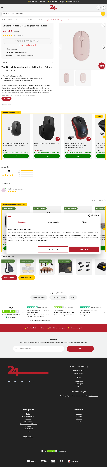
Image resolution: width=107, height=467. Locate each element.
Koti (12, 20)
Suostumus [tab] (22, 222)
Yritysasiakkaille (28, 437)
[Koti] (53, 7)
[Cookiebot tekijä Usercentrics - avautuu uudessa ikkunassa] (90, 216)
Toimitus (28, 419)
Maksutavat (28, 426)
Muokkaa (52, 249)
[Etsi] (103, 14)
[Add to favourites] (103, 25)
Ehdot (28, 414)
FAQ (78, 386)
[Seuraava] (104, 137)
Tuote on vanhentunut (27, 41)
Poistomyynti (26, 278)
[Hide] (53, 63)
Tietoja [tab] (84, 222)
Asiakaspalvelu (93, 396)
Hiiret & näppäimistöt (34, 20)
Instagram (79, 419)
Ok (80, 349)
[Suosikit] (98, 7)
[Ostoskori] (104, 7)
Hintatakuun (9, 278)
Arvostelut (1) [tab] (5, 184)
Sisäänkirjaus (79, 384)
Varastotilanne (28, 429)
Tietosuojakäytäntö (28, 416)
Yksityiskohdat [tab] (53, 222)
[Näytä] (53, 105)
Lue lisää (6, 99)
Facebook (79, 416)
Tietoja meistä (79, 381)
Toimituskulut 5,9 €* (73, 2)
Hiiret (42, 20)
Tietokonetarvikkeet (20, 20)
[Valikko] (2, 7)
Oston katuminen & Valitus (28, 424)
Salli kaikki (84, 249)
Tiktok (79, 421)
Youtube (79, 414)
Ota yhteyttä (28, 421)
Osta (16, 156)
